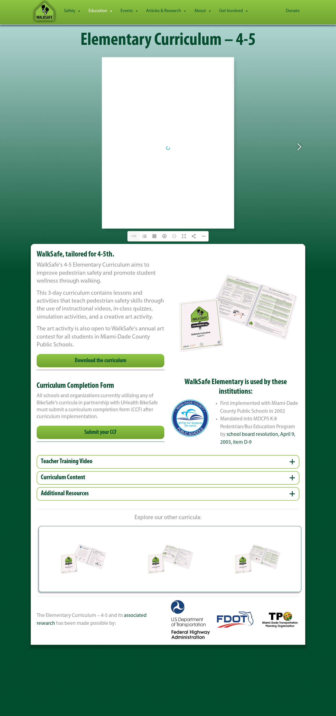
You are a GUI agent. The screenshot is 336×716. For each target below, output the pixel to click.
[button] (168, 462)
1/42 (133, 236)
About (200, 11)
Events (127, 11)
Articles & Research (163, 11)
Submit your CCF (100, 432)
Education (98, 11)
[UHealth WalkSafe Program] (44, 11)
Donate (293, 11)
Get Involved (231, 11)
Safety (69, 11)
